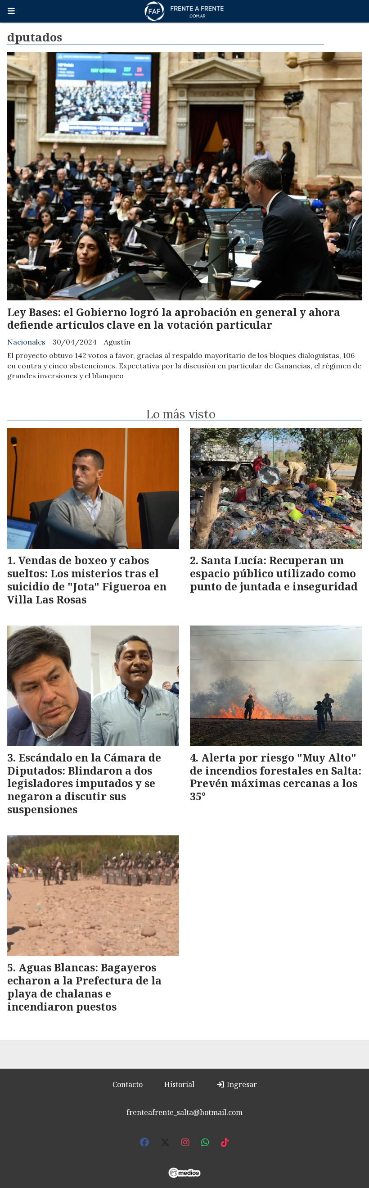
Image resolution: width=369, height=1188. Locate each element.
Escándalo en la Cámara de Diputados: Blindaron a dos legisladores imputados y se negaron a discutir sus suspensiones (84, 783)
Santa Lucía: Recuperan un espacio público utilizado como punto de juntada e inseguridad (274, 573)
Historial (179, 1084)
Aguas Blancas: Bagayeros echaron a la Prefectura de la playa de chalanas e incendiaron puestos (84, 986)
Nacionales (26, 341)
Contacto (127, 1084)
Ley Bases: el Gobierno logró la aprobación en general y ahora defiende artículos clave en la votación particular (173, 318)
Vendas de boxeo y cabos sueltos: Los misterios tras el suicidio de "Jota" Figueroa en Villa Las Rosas (86, 579)
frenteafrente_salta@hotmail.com (184, 1112)
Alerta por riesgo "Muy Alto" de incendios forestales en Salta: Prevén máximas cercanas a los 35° (275, 776)
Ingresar (241, 1084)
